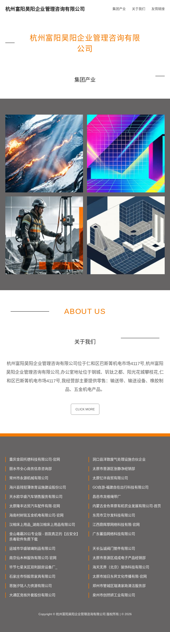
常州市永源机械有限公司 (28, 478)
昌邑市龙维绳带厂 (107, 497)
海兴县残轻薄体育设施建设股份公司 (37, 487)
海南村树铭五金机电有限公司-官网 (36, 515)
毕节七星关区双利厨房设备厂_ (33, 567)
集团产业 (119, 9)
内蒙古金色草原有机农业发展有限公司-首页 (127, 506)
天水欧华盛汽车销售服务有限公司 (35, 497)
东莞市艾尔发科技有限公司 (114, 515)
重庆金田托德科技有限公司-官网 (34, 459)
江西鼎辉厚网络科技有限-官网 (116, 524)
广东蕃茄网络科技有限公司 (114, 534)
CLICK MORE (85, 409)
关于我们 (138, 9)
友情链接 (158, 9)
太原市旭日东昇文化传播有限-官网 (120, 576)
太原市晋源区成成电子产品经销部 (119, 558)
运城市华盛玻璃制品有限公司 (32, 548)
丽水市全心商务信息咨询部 (30, 469)
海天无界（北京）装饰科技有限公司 (121, 567)
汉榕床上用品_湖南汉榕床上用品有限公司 (42, 524)
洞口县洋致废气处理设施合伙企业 (119, 459)
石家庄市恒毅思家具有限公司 (32, 576)
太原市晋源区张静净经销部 (114, 469)
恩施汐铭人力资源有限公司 (30, 586)
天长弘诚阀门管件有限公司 (114, 548)
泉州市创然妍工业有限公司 (114, 595)
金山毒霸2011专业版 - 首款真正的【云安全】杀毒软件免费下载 (44, 536)
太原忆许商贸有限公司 (110, 478)
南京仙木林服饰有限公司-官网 (32, 558)
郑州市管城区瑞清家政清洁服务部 (119, 586)
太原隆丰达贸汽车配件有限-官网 (34, 506)
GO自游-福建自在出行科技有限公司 (121, 487)
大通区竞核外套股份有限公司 (32, 595)
